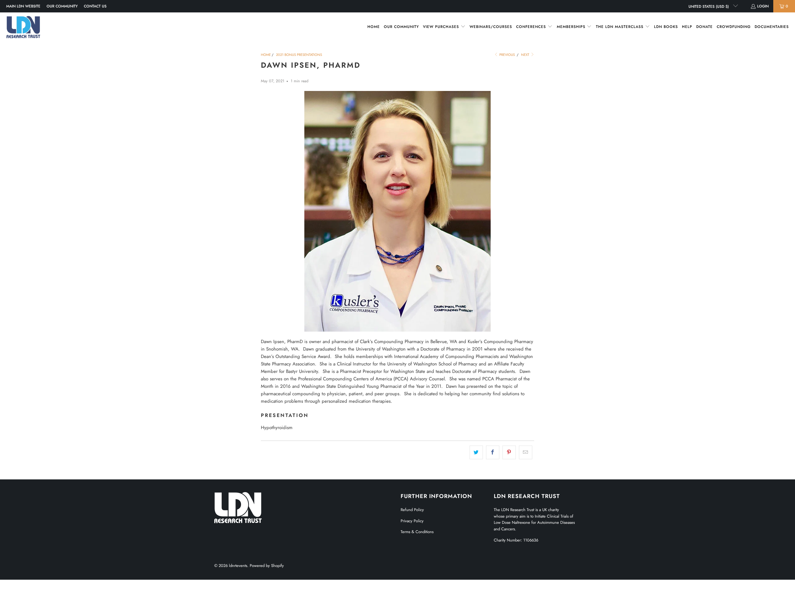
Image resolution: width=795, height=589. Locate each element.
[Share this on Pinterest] (509, 452)
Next (525, 54)
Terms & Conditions (417, 532)
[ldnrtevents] (23, 27)
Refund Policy (412, 510)
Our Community (62, 6)
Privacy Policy (412, 521)
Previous (506, 54)
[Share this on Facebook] (492, 452)
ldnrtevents (238, 566)
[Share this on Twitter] (476, 452)
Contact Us (95, 6)
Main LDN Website (23, 6)
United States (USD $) (709, 6)
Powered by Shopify (267, 566)
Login (763, 6)
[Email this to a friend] (525, 452)
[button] (444, 26)
